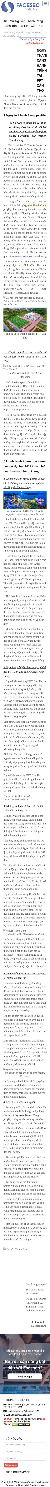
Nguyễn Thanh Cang (34, 205)
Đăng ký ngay (25, 1376)
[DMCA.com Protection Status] (21, 1424)
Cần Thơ (27, 563)
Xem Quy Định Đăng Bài (32, 39)
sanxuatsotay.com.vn (13, 1433)
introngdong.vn (10, 1429)
